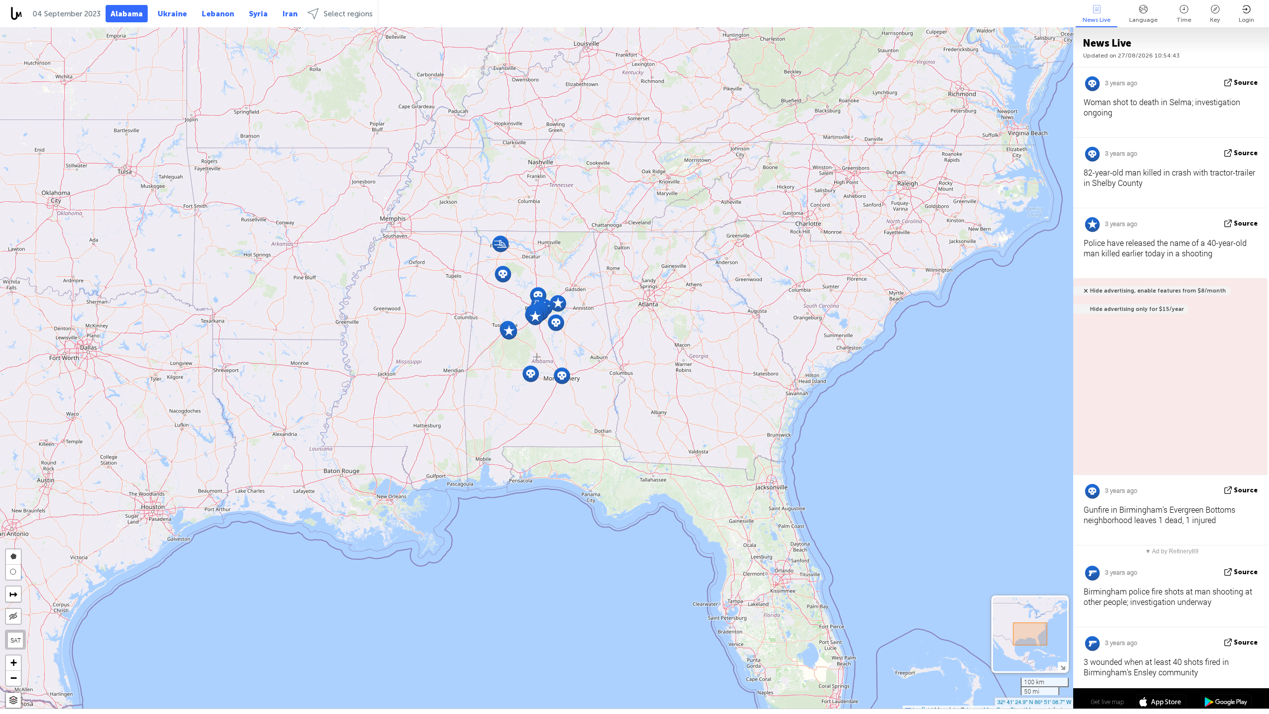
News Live (1096, 19)
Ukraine (172, 13)
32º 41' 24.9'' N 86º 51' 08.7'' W (1034, 702)
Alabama (127, 13)
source (1246, 82)
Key (1215, 19)
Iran (290, 13)
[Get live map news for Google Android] (1226, 703)
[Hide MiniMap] (1062, 666)
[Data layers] (13, 700)
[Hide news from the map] (13, 616)
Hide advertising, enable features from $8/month (1158, 291)
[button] (558, 303)
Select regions (348, 13)
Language (1143, 19)
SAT (15, 640)
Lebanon (218, 13)
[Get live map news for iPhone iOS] (1161, 703)
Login (1246, 19)
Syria (258, 13)
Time (1183, 19)
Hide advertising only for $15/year (1137, 309)
